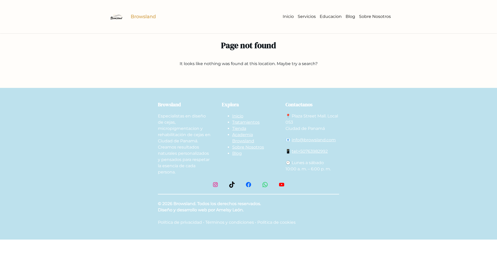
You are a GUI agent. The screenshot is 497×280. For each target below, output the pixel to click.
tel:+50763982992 (310, 151)
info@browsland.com (314, 139)
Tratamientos (246, 122)
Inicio (237, 116)
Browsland (143, 16)
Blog (237, 153)
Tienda (239, 128)
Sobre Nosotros (248, 147)
